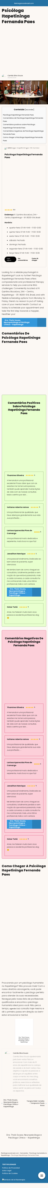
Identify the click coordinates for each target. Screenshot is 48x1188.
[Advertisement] (24, 49)
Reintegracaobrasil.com (24, 3)
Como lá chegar (35, 259)
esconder (29, 110)
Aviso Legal (6, 1170)
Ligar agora (9, 259)
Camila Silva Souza (15, 75)
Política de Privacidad (11, 1168)
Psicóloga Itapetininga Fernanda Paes (18, 115)
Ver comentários (23, 259)
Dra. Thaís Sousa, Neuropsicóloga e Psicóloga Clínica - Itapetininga (11, 1103)
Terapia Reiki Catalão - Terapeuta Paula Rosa (35, 1103)
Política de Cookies (10, 1173)
